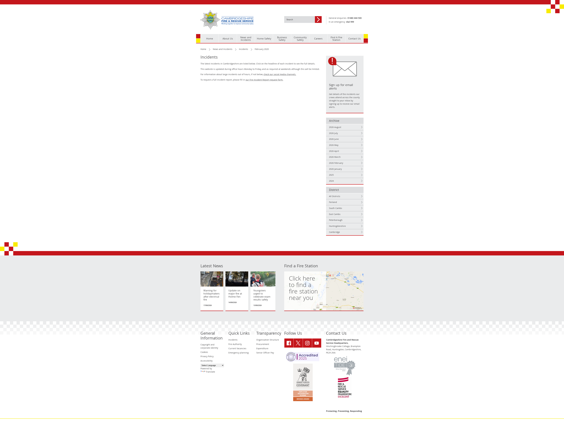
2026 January (335, 169)
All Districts (334, 196)
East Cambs (334, 214)
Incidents (243, 49)
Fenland (333, 202)
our (264, 80)
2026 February (336, 163)
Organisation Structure (267, 340)
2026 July (333, 133)
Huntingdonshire (337, 226)
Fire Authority (235, 344)
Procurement (262, 344)
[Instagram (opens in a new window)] (307, 343)
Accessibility (206, 361)
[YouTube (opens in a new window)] (316, 343)
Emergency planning (238, 353)
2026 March (335, 157)
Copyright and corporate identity (209, 346)
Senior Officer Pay (265, 353)
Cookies (204, 352)
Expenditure (262, 349)
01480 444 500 (355, 18)
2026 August (335, 127)
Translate (210, 372)
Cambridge (334, 232)
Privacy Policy (207, 356)
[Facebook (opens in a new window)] (288, 343)
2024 (331, 181)
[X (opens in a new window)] (298, 343)
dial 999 (350, 22)
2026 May (333, 145)
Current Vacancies (237, 349)
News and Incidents (222, 49)
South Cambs (335, 208)
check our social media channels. (279, 74)
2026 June (334, 139)
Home (203, 49)
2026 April (334, 151)
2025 (331, 175)
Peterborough (336, 220)
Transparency (268, 333)
